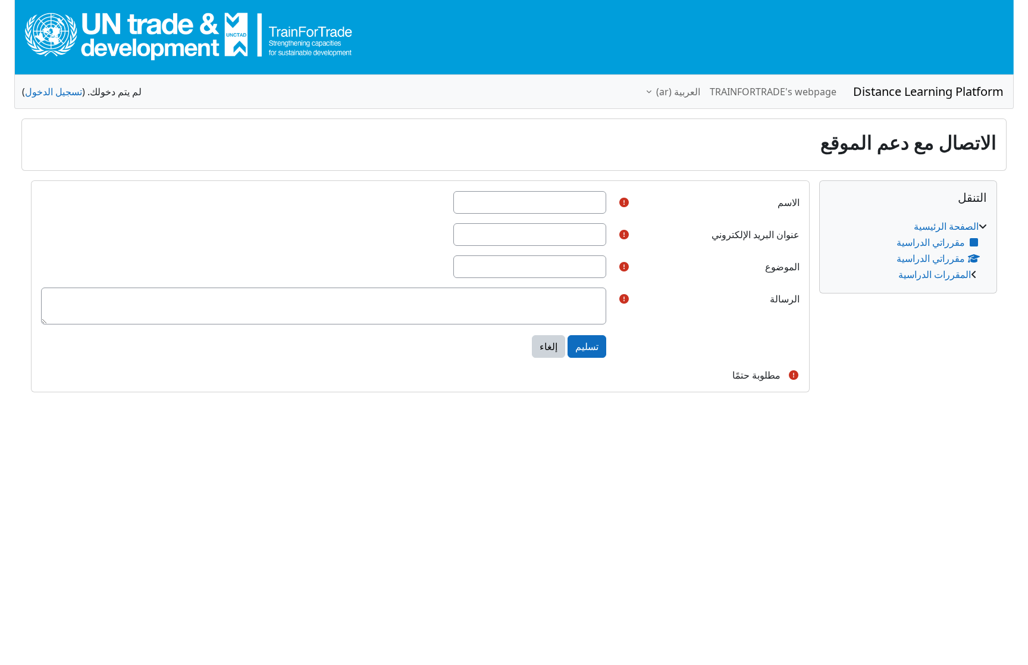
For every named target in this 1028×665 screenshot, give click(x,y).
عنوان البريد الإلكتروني (756, 234)
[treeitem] (908, 250)
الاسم (789, 202)
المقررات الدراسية (934, 274)
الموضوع (782, 266)
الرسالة (785, 298)
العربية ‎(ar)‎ (677, 91)
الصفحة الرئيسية (946, 226)
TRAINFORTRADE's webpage (773, 91)
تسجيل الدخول (53, 91)
